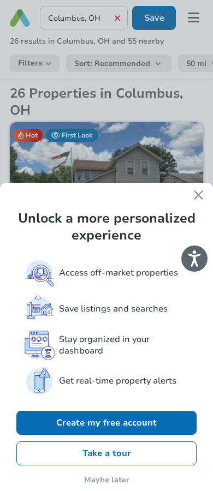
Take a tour (106, 453)
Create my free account (106, 423)
